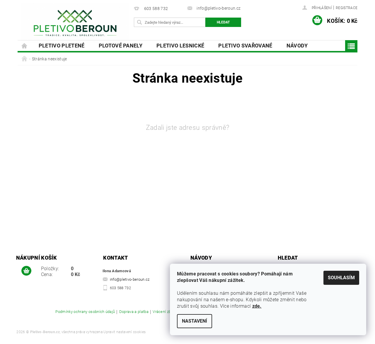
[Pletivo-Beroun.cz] (75, 23)
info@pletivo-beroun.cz (130, 279)
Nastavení (194, 321)
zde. (257, 306)
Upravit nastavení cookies (124, 332)
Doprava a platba (134, 312)
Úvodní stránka (25, 45)
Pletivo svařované (245, 45)
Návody (297, 45)
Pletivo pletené (62, 45)
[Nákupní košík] (26, 271)
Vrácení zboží (164, 312)
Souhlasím (341, 277)
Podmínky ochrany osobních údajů (85, 312)
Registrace (346, 8)
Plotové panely (120, 45)
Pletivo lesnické (180, 45)
